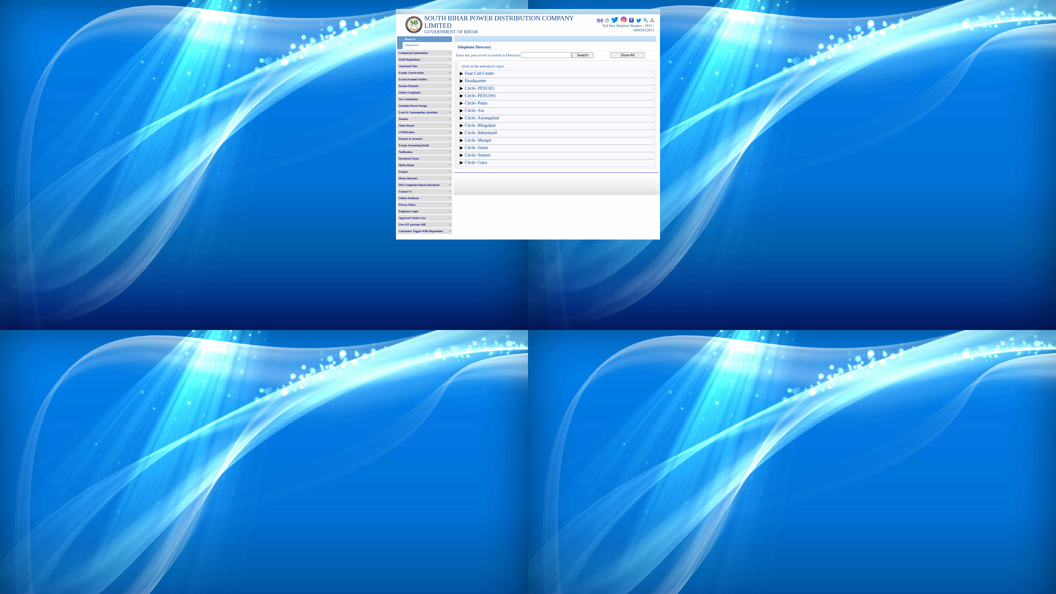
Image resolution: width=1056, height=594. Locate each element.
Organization (412, 44)
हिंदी (600, 21)
